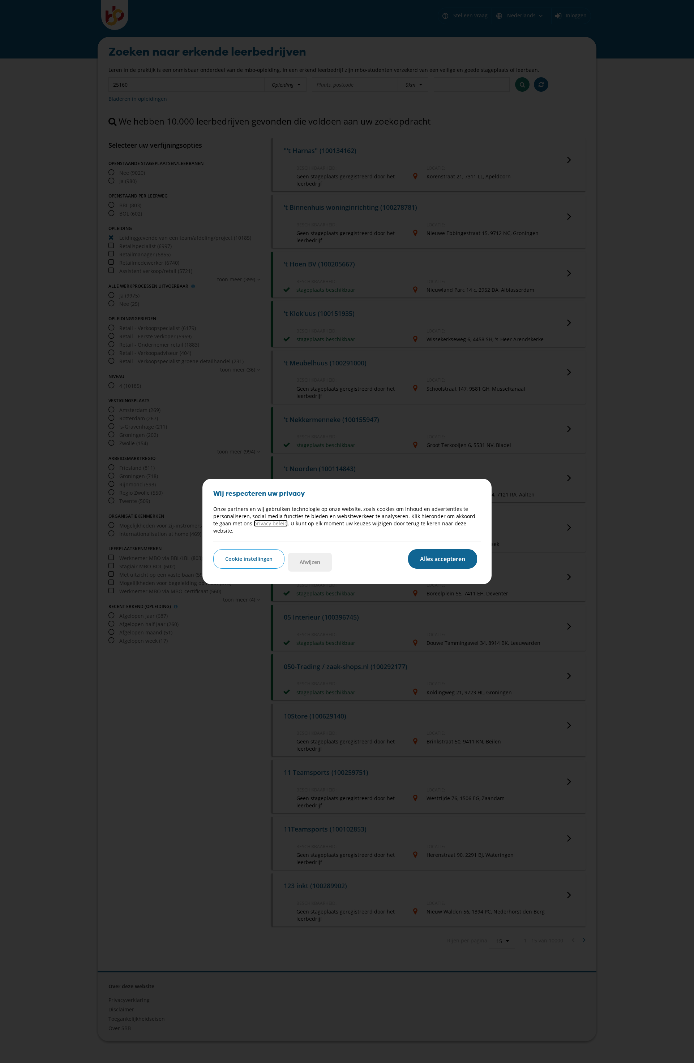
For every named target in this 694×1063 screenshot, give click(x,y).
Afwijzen (310, 562)
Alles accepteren (442, 559)
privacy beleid (271, 523)
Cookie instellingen (249, 558)
